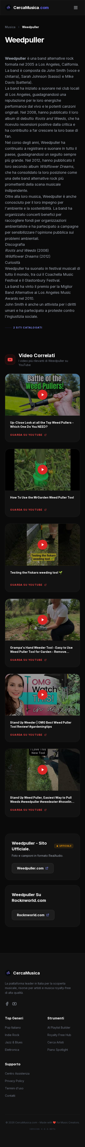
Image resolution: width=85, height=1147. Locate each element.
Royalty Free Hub (59, 1035)
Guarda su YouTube (26, 434)
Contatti (10, 1095)
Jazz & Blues (13, 1042)
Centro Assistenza (17, 1073)
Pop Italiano (13, 1027)
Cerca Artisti (55, 1042)
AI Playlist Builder (58, 1027)
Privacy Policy (14, 1081)
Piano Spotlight (57, 1049)
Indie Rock (12, 1035)
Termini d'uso (14, 1088)
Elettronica (12, 1049)
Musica (10, 27)
